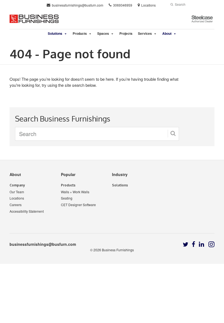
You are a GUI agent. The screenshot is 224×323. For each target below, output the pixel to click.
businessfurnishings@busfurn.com (43, 244)
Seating (66, 198)
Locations (17, 198)
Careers (16, 204)
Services (145, 33)
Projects (125, 33)
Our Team (17, 191)
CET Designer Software (78, 204)
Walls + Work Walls (75, 191)
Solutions (120, 185)
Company (17, 185)
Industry (120, 174)
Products (80, 33)
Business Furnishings (118, 249)
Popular (68, 174)
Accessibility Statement (27, 211)
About (15, 174)
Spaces (103, 33)
